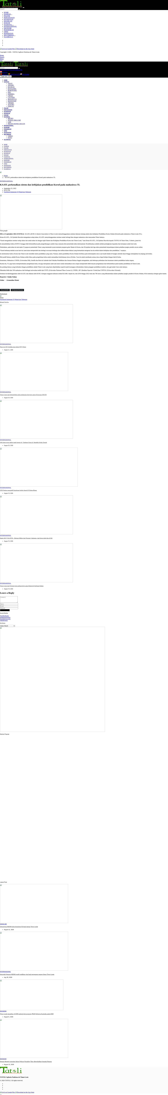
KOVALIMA (12, 89)
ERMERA (11, 94)
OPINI (6, 31)
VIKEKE (11, 103)
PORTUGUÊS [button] (15, 74)
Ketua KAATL (5, 290)
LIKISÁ (10, 96)
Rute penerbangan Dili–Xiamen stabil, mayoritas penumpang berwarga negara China (30, 878)
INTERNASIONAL (10, 26)
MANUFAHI (12, 101)
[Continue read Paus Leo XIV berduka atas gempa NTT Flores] (36, 342)
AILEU (10, 83)
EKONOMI (7, 28)
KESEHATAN (8, 33)
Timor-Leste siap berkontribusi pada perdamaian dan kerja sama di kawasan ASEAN (23, 395)
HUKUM (7, 23)
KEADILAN (8, 21)
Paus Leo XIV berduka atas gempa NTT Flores (13, 347)
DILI (9, 92)
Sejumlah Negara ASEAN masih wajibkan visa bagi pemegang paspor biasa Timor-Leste (27, 974)
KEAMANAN (8, 19)
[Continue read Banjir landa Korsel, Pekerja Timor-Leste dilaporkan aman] (35, 776)
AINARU (11, 85)
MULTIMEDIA (9, 35)
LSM (9, 122)
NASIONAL (8, 24)
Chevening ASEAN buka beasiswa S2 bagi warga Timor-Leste (19, 926)
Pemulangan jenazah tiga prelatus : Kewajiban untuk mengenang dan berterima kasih (30, 830)
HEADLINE (7, 826)
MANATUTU (12, 99)
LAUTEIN (11, 97)
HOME (6, 12)
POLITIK (7, 16)
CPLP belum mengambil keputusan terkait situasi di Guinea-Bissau (18, 490)
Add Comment (5, 610)
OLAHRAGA (8, 37)
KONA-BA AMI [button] (12, 70)
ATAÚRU (11, 104)
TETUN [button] (5, 74)
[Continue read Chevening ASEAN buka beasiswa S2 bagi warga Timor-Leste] (34, 922)
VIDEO (10, 136)
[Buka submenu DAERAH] (11, 14)
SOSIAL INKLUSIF (14, 120)
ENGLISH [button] (25, 74)
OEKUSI (11, 106)
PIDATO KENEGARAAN (16, 124)
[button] (2, 55)
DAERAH (7, 14)
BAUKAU (11, 87)
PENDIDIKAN (9, 30)
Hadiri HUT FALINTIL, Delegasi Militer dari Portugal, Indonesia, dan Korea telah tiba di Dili (26, 538)
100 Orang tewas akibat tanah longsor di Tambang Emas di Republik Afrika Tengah (23, 442)
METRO (10, 118)
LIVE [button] (20, 70)
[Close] (23, 7)
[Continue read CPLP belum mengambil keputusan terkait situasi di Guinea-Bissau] (39, 486)
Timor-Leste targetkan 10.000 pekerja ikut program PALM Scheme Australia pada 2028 (26, 1014)
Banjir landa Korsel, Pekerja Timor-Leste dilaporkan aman (21, 782)
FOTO (10, 138)
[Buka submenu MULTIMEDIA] (14, 35)
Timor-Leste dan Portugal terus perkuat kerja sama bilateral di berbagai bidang (21, 586)
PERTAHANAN (9, 17)
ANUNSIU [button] (3, 70)
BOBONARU (12, 90)
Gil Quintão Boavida (17, 290)
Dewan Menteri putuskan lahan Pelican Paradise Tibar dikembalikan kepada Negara (26, 1061)
